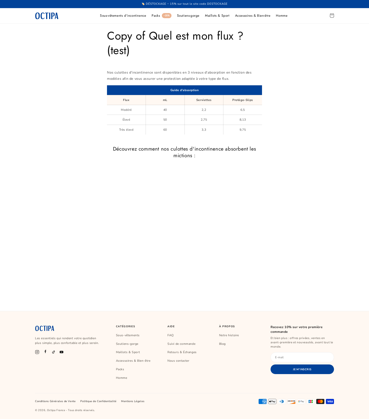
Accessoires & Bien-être (253, 15)
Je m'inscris (302, 369)
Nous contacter (178, 361)
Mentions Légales (133, 401)
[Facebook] (45, 352)
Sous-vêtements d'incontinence (123, 15)
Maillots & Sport (217, 15)
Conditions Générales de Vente (55, 401)
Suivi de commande (181, 344)
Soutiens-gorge (188, 15)
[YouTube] (61, 352)
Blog (222, 344)
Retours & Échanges (182, 352)
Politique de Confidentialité (98, 401)
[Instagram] (37, 352)
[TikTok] (53, 352)
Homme (281, 15)
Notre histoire (229, 335)
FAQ (170, 335)
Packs (161, 15)
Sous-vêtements (128, 335)
